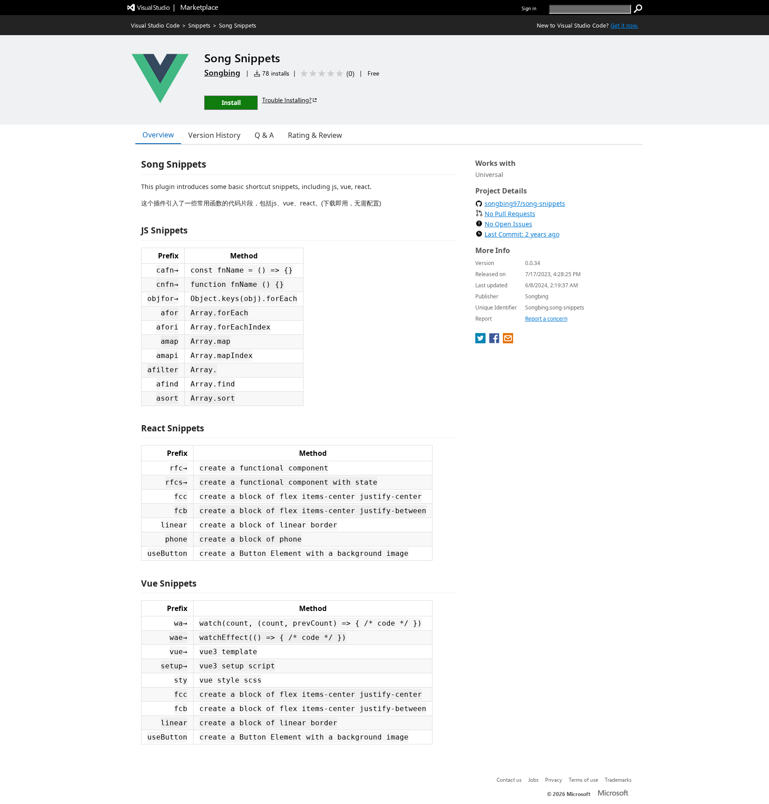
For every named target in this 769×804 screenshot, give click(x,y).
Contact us (509, 779)
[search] (638, 8)
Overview (158, 135)
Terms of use (583, 779)
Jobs (533, 779)
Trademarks (618, 779)
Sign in (529, 8)
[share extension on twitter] (481, 341)
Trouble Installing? (287, 100)
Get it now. (624, 25)
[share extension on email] (508, 341)
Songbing (222, 72)
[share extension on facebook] (495, 341)
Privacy (553, 779)
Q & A (264, 135)
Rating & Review (315, 135)
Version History (214, 135)
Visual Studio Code (155, 25)
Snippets (199, 25)
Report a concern (546, 318)
